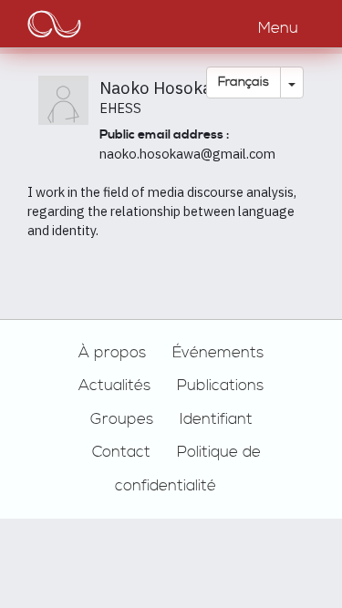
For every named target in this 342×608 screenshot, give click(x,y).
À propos (112, 353)
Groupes (121, 419)
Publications (220, 386)
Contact (121, 452)
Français (243, 82)
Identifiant (216, 419)
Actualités (114, 386)
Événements (218, 353)
